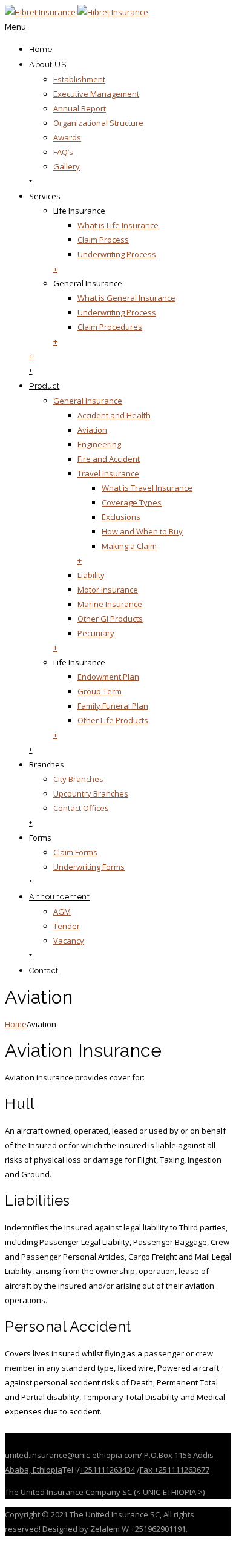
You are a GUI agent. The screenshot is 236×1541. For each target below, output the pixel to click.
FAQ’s (63, 151)
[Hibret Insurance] (76, 12)
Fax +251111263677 (174, 1469)
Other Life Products (112, 720)
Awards (67, 137)
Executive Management (96, 93)
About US (47, 64)
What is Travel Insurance (147, 487)
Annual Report (79, 108)
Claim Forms (75, 852)
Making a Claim (129, 545)
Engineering (99, 444)
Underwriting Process (116, 254)
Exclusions (121, 516)
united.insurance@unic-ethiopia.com (72, 1455)
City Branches (78, 779)
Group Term (99, 691)
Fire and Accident (108, 458)
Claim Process (103, 239)
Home (40, 49)
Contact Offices (81, 808)
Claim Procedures (109, 326)
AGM (62, 911)
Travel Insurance (108, 473)
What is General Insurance (126, 297)
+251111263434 (107, 1469)
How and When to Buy (142, 531)
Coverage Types (132, 502)
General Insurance (87, 400)
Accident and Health (114, 415)
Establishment (79, 79)
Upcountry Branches (90, 793)
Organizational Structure (98, 122)
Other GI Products (110, 618)
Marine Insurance (109, 604)
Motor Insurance (107, 589)
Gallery (66, 166)
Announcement (59, 896)
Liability (91, 575)
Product (44, 385)
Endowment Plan (108, 676)
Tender (66, 926)
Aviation (92, 429)
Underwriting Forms (89, 866)
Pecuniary (95, 633)
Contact (44, 970)
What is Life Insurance (118, 225)
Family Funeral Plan (112, 705)
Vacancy (68, 940)
